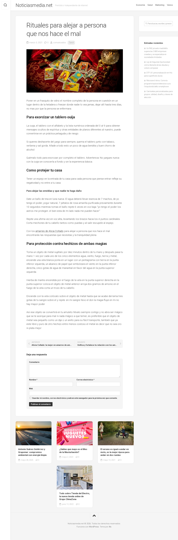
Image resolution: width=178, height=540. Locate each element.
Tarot (71, 42)
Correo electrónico (85, 380)
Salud (150, 5)
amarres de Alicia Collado (49, 231)
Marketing (159, 5)
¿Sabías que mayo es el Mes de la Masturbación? (73, 450)
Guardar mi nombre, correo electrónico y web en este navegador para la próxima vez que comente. (74, 398)
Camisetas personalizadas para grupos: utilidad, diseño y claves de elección (158, 94)
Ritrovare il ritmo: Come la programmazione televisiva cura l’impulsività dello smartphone (157, 83)
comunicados (59, 42)
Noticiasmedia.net (34, 5)
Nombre (33, 380)
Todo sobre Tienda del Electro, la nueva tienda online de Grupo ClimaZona (74, 496)
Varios (170, 5)
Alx (110, 527)
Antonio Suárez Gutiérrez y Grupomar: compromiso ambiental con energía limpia (32, 452)
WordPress (94, 527)
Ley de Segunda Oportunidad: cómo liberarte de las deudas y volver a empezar (157, 65)
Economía (140, 5)
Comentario (34, 362)
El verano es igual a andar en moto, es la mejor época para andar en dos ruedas (114, 452)
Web (31, 389)
